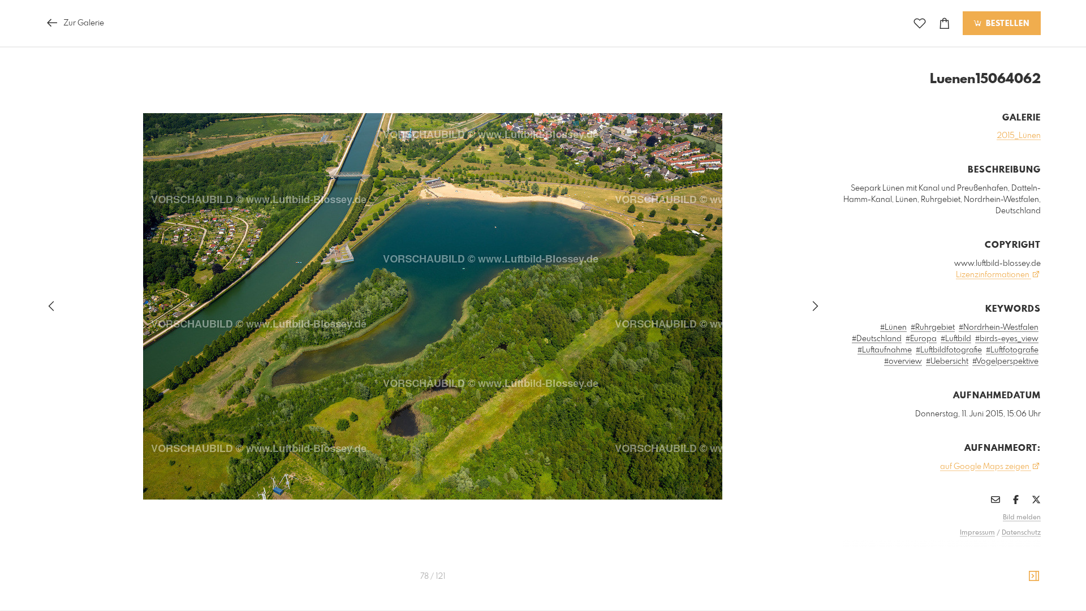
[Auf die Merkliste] (919, 23)
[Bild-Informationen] (1034, 576)
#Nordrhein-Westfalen (998, 328)
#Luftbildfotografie (949, 350)
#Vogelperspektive (1005, 361)
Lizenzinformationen (993, 275)
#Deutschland (877, 339)
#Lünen (893, 328)
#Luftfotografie (1012, 350)
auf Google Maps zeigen (985, 467)
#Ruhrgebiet (933, 328)
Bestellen (1006, 24)
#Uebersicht (947, 361)
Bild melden (1022, 517)
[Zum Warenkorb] (944, 23)
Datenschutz (1021, 533)
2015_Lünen (1019, 136)
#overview (903, 361)
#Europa (921, 339)
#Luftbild (956, 339)
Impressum (977, 533)
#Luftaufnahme (884, 350)
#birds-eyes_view (1006, 339)
